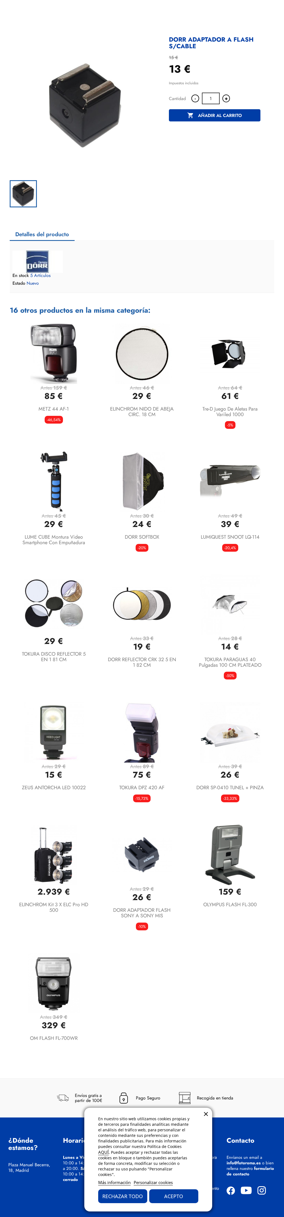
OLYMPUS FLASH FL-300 (230, 904)
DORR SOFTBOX (142, 537)
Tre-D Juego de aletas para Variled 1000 (230, 411)
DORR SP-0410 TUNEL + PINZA (230, 787)
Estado (18, 283)
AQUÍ (103, 1152)
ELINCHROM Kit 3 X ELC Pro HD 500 (53, 907)
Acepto (173, 1196)
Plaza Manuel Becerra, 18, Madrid (29, 1167)
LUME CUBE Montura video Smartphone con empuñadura (53, 539)
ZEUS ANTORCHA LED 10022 (54, 787)
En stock (20, 275)
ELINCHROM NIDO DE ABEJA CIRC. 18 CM (142, 411)
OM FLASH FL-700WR (54, 1038)
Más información (114, 1182)
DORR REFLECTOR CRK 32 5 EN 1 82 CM (142, 662)
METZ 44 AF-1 (54, 409)
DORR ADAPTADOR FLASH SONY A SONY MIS (142, 913)
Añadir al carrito (214, 115)
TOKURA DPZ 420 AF (141, 787)
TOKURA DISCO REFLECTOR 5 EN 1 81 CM (54, 656)
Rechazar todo (122, 1196)
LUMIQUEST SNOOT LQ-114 (230, 537)
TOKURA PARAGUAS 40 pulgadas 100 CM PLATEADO (230, 662)
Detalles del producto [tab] (42, 234)
